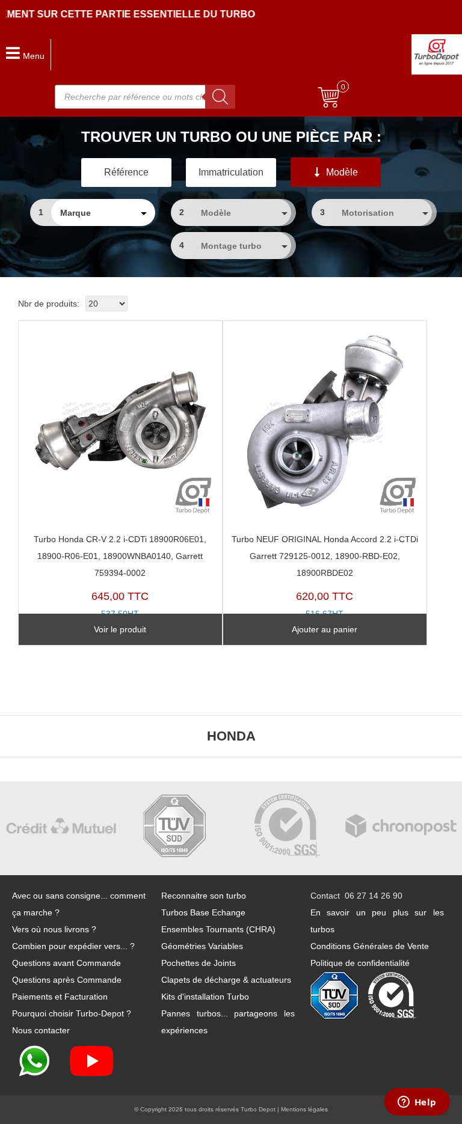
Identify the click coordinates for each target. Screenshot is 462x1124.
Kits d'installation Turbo (205, 996)
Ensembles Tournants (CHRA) (218, 929)
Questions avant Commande (66, 963)
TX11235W (120, 585)
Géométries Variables (202, 946)
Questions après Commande (67, 980)
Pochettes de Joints (198, 963)
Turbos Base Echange (203, 912)
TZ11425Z (325, 585)
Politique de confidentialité (360, 963)
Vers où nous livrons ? (54, 929)
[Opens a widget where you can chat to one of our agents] (417, 1103)
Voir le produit (120, 629)
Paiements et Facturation (60, 996)
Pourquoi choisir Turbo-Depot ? (71, 1013)
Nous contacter (41, 1030)
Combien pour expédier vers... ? (73, 946)
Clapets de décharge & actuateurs (226, 980)
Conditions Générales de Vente (369, 946)
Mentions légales (304, 1109)
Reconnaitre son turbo (203, 895)
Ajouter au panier (324, 629)
